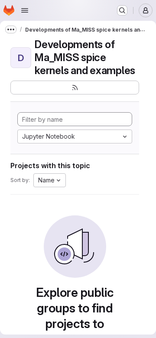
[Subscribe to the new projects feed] (74, 87)
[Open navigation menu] (25, 10)
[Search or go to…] (122, 10)
